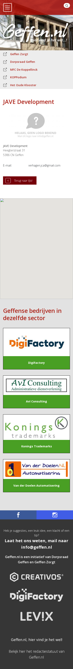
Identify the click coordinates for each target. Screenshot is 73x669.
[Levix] (36, 613)
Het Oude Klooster (23, 85)
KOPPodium (18, 77)
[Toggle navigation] (7, 7)
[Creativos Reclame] (36, 574)
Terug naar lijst (23, 180)
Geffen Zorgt (19, 54)
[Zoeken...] (67, 5)
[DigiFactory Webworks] (36, 592)
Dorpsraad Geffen (22, 62)
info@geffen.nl (36, 547)
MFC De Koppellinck (24, 69)
